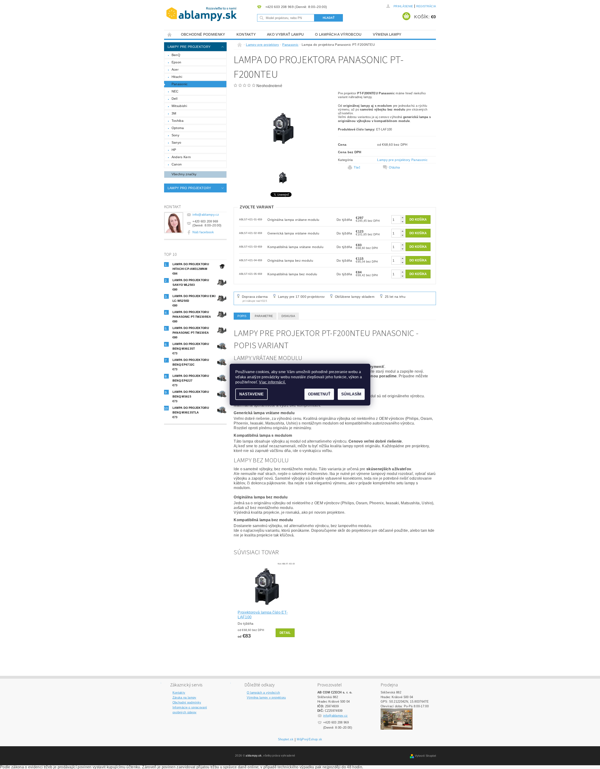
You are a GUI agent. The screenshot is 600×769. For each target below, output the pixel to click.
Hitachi (177, 77)
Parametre (264, 316)
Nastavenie (251, 394)
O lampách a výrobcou (338, 34)
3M (174, 113)
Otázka (394, 167)
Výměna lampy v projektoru (266, 697)
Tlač (357, 167)
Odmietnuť (319, 394)
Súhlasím (351, 394)
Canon (177, 164)
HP (174, 150)
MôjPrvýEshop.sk (309, 739)
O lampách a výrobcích (263, 692)
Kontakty (246, 34)
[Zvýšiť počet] (402, 217)
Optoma (178, 128)
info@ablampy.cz (205, 214)
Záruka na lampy (184, 697)
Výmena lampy (387, 34)
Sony (175, 135)
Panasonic (180, 84)
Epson (176, 62)
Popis (241, 316)
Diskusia (288, 316)
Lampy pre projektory (189, 47)
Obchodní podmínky (186, 702)
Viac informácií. (272, 382)
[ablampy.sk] (201, 14)
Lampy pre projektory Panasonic (402, 160)
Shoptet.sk (285, 739)
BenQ (176, 55)
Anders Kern (181, 157)
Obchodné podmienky (203, 34)
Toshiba (178, 120)
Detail (285, 633)
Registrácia (426, 6)
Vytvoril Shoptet (425, 756)
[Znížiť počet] (402, 221)
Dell (174, 98)
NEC (175, 91)
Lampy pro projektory (189, 188)
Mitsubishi (179, 106)
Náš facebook (203, 232)
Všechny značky (184, 174)
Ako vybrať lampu (285, 34)
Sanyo (176, 142)
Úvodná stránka (169, 34)
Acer (175, 69)
